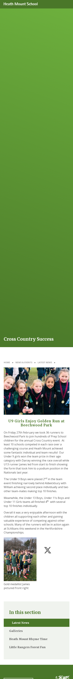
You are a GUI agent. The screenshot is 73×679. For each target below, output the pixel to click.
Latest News (45, 362)
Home (7, 362)
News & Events (23, 362)
